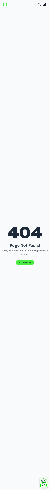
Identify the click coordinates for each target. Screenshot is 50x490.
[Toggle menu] (45, 4)
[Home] (10, 4)
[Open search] (39, 4)
